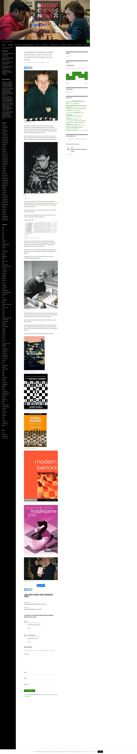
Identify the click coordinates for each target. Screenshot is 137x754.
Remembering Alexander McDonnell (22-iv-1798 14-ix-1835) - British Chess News (7, 98)
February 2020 (5, 195)
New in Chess (81, 120)
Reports (3, 387)
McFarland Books (69, 120)
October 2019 (4, 202)
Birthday (35, 52)
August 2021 (4, 165)
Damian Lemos (5, 293)
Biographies (10, 44)
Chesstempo (68, 92)
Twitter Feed (86, 44)
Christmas (4, 280)
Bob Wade (53, 204)
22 (86, 76)
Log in (3, 432)
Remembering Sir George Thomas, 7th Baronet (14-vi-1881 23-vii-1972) (7, 86)
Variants (3, 420)
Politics (3, 375)
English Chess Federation (6, 304)
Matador (3, 346)
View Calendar (69, 154)
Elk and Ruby (4, 299)
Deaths (77, 112)
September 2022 (5, 142)
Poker (3, 374)
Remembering (71, 127)
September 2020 (5, 183)
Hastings (79, 116)
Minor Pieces (4, 353)
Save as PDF (42, 585)
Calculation (4, 268)
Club (3, 281)
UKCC (86, 130)
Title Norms (4, 408)
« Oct (67, 83)
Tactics (77, 128)
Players (47, 52)
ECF (3, 297)
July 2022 (4, 146)
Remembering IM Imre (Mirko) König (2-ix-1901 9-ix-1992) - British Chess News (8, 105)
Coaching (4, 283)
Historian (4, 333)
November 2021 (5, 159)
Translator (4, 415)
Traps (3, 416)
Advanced (4, 240)
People (82, 122)
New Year (4, 360)
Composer (69, 110)
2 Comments (46, 62)
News (3, 362)
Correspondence (70, 112)
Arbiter (72, 103)
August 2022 (4, 144)
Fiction (3, 311)
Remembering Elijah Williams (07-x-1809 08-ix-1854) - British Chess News (7, 113)
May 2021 (4, 170)
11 (73, 74)
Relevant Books (78, 44)
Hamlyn (3, 328)
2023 (67, 103)
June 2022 (4, 147)
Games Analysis (5, 319)
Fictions (3, 312)
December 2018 (5, 216)
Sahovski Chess (5, 394)
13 (80, 74)
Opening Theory (70, 122)
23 (67, 79)
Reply (30, 628)
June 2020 (4, 189)
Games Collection (5, 321)
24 (70, 79)
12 (76, 74)
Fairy (3, 309)
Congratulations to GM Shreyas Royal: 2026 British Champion (7, 72)
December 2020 (5, 178)
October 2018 (4, 218)
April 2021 (4, 171)
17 (70, 76)
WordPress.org (5, 437)
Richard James (5, 391)
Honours (74, 119)
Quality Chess (82, 125)
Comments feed (5, 436)
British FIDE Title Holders (27, 44)
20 (80, 76)
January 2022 (4, 156)
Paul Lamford (27, 206)
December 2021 (5, 158)
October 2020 (4, 182)
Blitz (3, 259)
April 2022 (4, 151)
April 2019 (4, 213)
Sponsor (3, 398)
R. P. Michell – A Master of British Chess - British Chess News (7, 83)
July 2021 (4, 166)
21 (83, 76)
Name (26, 672)
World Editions (5, 423)
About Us (4, 44)
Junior (3, 341)
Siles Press (4, 396)
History (69, 119)
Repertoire (4, 386)
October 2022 (4, 141)
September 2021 (5, 163)
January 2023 (4, 135)
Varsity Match (4, 422)
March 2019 (4, 214)
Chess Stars (4, 273)
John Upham (38, 62)
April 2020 (4, 192)
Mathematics (4, 348)
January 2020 (4, 197)
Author (30, 594)
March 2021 (4, 173)
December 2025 (5, 127)
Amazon (3, 242)
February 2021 (5, 175)
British (42, 594)
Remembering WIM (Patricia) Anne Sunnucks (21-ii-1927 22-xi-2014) (7, 94)
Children (3, 278)
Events (3, 305)
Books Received (5, 264)
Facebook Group (44, 44)
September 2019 (5, 204)
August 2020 (4, 185)
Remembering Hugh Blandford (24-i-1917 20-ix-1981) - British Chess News (8, 90)
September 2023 (5, 130)
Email (25, 678)
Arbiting (3, 247)
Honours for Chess (54, 44)
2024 (3, 235)
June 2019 (4, 209)
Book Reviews (18, 44)
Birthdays (36, 594)
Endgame (82, 112)
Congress (4, 288)
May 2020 (4, 190)
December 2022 (5, 137)
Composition (4, 287)
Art (2, 249)
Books (84, 106)
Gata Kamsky (4, 323)
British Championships (79, 108)
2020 (74, 101)
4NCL (67, 101)
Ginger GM (4, 324)
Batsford (3, 252)
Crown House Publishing (6, 292)
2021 (25, 52)
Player (26, 596)
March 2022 (4, 153)
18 (73, 76)
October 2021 (4, 161)
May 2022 (4, 149)
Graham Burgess (5, 326)
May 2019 (4, 211)
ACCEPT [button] (100, 751)
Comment (27, 654)
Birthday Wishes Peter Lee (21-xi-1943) (32, 608)
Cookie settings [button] (92, 751)
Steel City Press (5, 399)
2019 (70, 101)
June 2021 (4, 168)
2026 (70, 103)
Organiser (77, 122)
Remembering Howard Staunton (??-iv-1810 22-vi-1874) (7, 117)
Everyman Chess (41, 52)
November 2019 (5, 201)
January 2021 (4, 177)
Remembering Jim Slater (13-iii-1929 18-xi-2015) (35, 603)
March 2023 (4, 132)
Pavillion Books (5, 368)
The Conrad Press (5, 404)
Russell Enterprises (69, 128)
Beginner (4, 254)
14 (83, 74)
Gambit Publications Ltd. (71, 116)
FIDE (3, 314)
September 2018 (5, 219)
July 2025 (4, 129)
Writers (51, 52)
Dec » (86, 83)
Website (26, 684)
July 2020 (4, 187)
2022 (83, 101)
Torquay (3, 410)
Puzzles (3, 380)
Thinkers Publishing (71, 130)
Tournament (79, 130)
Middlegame (75, 120)
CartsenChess (4, 269)
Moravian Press (5, 356)
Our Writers (62, 44)
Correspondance (77, 110)
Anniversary (4, 246)
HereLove (4, 331)
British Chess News (7, 41)
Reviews (80, 127)
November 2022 (5, 139)
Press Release (4, 377)
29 (86, 79)
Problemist (76, 125)
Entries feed (4, 434)
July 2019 (4, 207)
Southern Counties (35, 210)
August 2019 (4, 206)
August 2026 (4, 125)
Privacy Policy (70, 44)
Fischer (81, 115)
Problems (4, 379)
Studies (74, 128)
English (69, 115)
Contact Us (37, 44)
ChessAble (4, 275)
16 (67, 76)
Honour (3, 336)
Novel (3, 363)
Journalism (80, 119)
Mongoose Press (5, 355)
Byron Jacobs (37, 203)
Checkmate (4, 271)
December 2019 (5, 199)
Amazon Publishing (5, 244)
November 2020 (5, 180)
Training (83, 130)
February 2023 (5, 134)
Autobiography (5, 251)
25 (73, 79)
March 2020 (4, 194)
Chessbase (4, 276)
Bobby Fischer (5, 261)
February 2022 (5, 154)
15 (86, 74)
